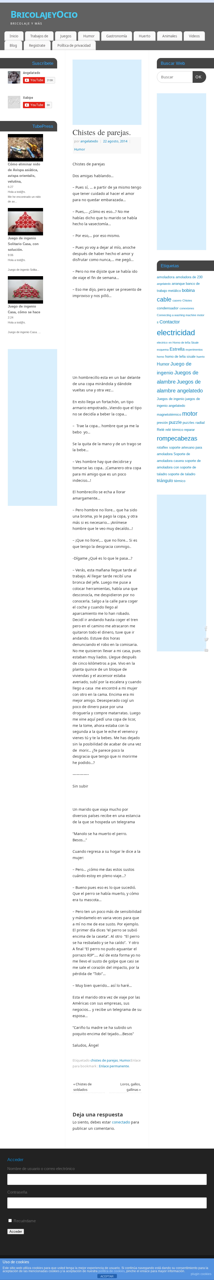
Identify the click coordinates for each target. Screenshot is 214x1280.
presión (162, 423)
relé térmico (174, 430)
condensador (168, 308)
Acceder (15, 1231)
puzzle (175, 422)
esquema (163, 349)
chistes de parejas (104, 1060)
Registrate (37, 45)
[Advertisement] (107, 92)
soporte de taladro (181, 474)
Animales (169, 36)
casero (177, 300)
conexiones (187, 308)
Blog (13, 45)
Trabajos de (39, 36)
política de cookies (111, 1271)
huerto (201, 356)
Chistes (187, 300)
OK (197, 76)
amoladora (166, 277)
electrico (162, 342)
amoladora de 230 (189, 277)
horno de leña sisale (180, 356)
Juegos (65, 36)
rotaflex (162, 447)
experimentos (194, 349)
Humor (88, 36)
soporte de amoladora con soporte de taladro (179, 467)
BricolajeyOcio (44, 14)
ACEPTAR (107, 1276)
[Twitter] (206, 640)
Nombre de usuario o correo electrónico (41, 1168)
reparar (189, 430)
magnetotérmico (169, 414)
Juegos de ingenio (170, 399)
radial (200, 422)
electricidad (176, 332)
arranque (178, 284)
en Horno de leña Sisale (184, 342)
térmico (179, 481)
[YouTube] (206, 651)
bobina (188, 290)
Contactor (169, 322)
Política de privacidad (74, 45)
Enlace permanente (114, 1066)
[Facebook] (206, 629)
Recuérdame (25, 1221)
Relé (160, 429)
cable (164, 299)
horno (160, 356)
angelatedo (89, 141)
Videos (194, 36)
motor (190, 413)
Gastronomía (116, 36)
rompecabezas (177, 438)
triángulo (165, 480)
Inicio (14, 36)
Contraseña (17, 1192)
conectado (121, 1122)
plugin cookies (201, 1274)
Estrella (177, 349)
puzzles (188, 423)
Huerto (144, 36)
